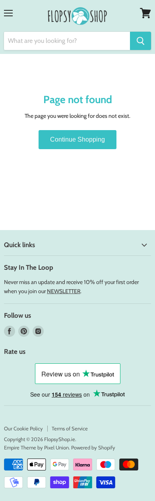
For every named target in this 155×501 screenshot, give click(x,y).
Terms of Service (70, 428)
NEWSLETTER (63, 291)
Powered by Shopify (93, 447)
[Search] (140, 41)
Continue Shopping (77, 139)
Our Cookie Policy (23, 428)
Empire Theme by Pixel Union (36, 447)
